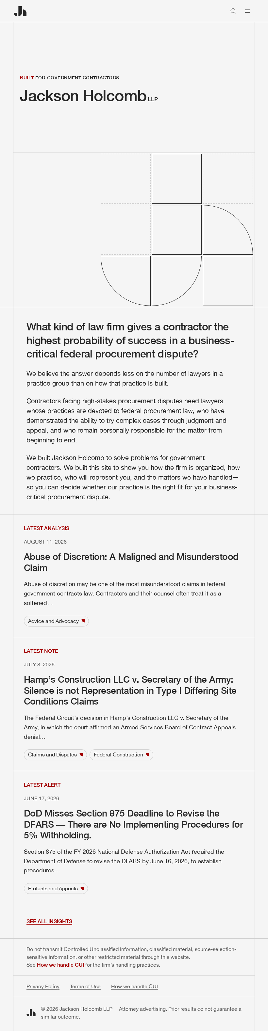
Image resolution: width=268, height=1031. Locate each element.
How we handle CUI (60, 965)
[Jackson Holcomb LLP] (20, 11)
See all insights (49, 921)
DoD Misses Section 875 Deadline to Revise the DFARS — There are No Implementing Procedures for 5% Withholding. (133, 824)
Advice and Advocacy (53, 621)
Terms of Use (85, 986)
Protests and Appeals (53, 888)
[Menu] (248, 11)
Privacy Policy (42, 986)
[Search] (233, 11)
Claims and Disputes (52, 754)
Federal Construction (118, 754)
